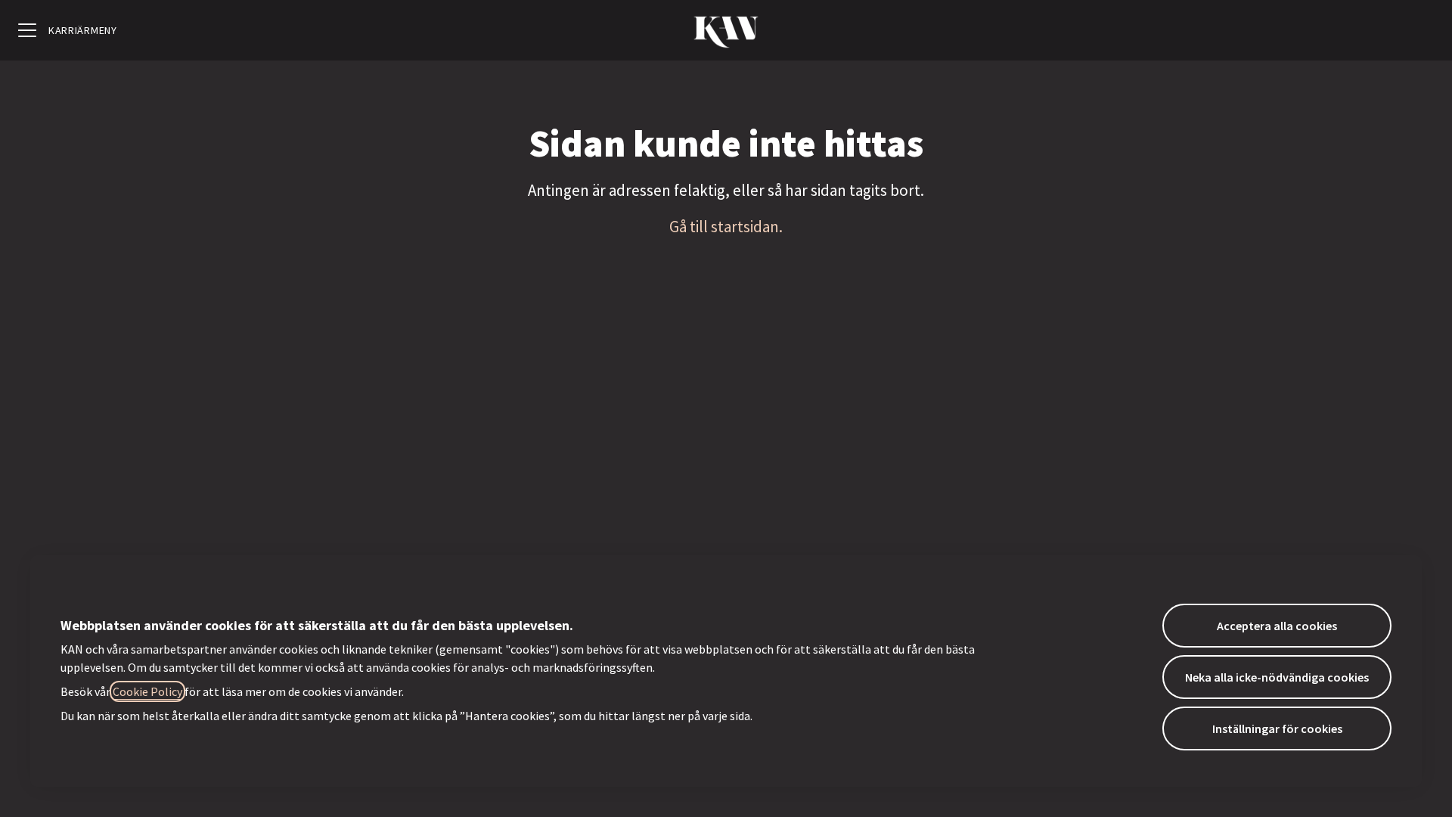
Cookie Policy (147, 691)
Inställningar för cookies (1277, 728)
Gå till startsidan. (726, 226)
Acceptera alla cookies (1277, 625)
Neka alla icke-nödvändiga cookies (1277, 677)
